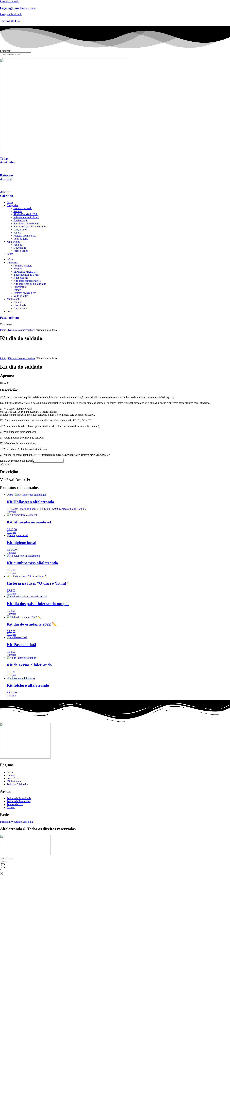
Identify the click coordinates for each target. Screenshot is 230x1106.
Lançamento (20, 229)
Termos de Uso (10, 21)
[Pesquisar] (1, 58)
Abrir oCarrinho (6, 193)
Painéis (17, 232)
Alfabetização (20, 220)
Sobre (10, 253)
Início (10, 202)
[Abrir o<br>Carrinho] (1, 185)
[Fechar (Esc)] (11, 858)
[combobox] (15, 54)
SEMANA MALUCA (25, 214)
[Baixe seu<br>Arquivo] (1, 168)
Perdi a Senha (20, 250)
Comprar (5, 464)
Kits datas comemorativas (27, 223)
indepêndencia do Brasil (26, 217)
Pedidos (17, 244)
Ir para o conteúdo (9, 1)
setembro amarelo (22, 208)
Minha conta (13, 241)
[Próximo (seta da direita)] (4, 861)
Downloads (19, 247)
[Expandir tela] (4, 858)
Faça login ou (9, 317)
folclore (17, 211)
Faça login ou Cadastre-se (18, 8)
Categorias (12, 205)
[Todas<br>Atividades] (1, 152)
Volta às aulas (20, 238)
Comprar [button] (11, 511)
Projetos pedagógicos (24, 235)
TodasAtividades (7, 160)
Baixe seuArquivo (6, 177)
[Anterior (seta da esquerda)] (1, 861)
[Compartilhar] (8, 858)
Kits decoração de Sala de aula (29, 226)
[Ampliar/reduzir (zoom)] (1, 858)
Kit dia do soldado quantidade (16, 460)
